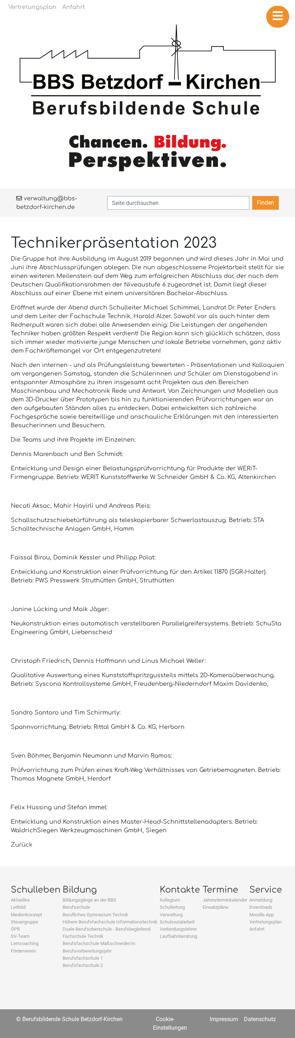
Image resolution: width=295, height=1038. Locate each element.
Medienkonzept (26, 914)
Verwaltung (171, 914)
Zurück (21, 845)
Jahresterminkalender (225, 900)
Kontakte (180, 890)
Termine (220, 890)
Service (265, 890)
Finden (265, 202)
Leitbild (18, 907)
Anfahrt (256, 929)
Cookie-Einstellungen (170, 1023)
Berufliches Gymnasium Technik (95, 914)
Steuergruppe (24, 922)
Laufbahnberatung (178, 936)
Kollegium (170, 900)
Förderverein (23, 951)
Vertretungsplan (265, 922)
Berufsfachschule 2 (83, 965)
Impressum (224, 1019)
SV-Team (20, 936)
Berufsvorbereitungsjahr (87, 951)
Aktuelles (20, 900)
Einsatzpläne (215, 907)
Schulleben (35, 890)
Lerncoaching (24, 943)
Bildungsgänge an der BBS (89, 900)
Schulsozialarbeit (177, 922)
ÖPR (15, 929)
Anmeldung (260, 900)
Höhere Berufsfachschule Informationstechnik (110, 922)
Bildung (80, 890)
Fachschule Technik (83, 936)
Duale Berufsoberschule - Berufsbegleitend (106, 929)
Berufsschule (76, 907)
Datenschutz (260, 1019)
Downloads (260, 907)
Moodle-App (261, 914)
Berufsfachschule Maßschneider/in (99, 943)
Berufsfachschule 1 (83, 958)
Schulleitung (172, 907)
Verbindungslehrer (178, 929)
